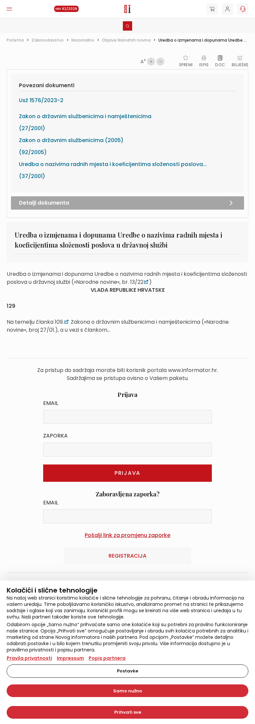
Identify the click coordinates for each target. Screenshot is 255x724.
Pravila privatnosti (29, 658)
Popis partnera (107, 658)
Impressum (70, 658)
